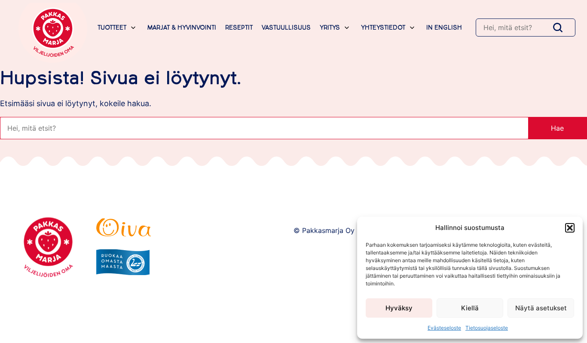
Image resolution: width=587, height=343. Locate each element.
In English (444, 27)
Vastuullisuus (286, 27)
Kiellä (470, 308)
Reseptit (239, 27)
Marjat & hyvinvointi (181, 27)
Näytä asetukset (541, 308)
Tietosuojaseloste (486, 328)
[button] (570, 228)
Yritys (330, 27)
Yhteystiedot (383, 27)
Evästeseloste (444, 328)
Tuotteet (112, 27)
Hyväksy (399, 308)
